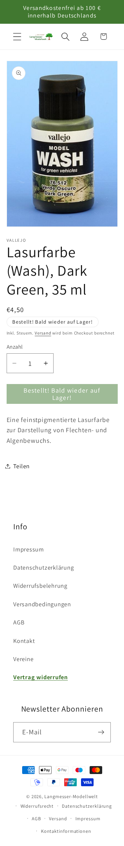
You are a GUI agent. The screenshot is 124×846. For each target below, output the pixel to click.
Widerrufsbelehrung (40, 585)
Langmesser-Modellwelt (71, 796)
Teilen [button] (21, 466)
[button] (17, 36)
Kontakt (24, 641)
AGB (18, 622)
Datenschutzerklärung (43, 567)
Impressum (28, 549)
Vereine (23, 659)
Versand (43, 333)
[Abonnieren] (101, 732)
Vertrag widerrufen (40, 677)
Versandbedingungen (42, 604)
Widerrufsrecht (37, 806)
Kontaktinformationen (66, 831)
